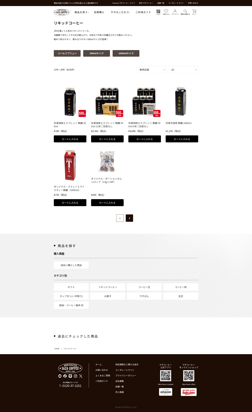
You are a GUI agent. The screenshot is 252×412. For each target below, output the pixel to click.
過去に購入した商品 (71, 265)
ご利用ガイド (143, 12)
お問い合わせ (193, 3)
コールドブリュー (67, 53)
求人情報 (119, 392)
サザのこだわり (120, 12)
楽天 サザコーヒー (146, 3)
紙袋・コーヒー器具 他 (71, 305)
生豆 (180, 296)
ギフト (71, 287)
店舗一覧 (160, 3)
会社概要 (119, 381)
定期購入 (99, 12)
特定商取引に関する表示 (126, 364)
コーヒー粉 (181, 287)
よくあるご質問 (102, 375)
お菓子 (107, 296)
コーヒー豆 (144, 287)
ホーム (98, 364)
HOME (56, 348)
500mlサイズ (97, 53)
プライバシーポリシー (125, 375)
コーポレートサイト (176, 3)
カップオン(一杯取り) (71, 296)
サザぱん (144, 296)
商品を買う (81, 12)
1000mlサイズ (126, 53)
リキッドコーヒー (107, 287)
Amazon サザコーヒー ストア (123, 3)
